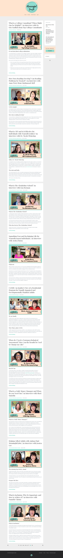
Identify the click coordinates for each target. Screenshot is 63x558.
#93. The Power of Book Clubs (50, 25)
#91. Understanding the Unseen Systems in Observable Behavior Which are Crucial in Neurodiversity (50, 39)
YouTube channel (29, 166)
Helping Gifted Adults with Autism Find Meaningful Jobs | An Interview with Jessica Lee (25, 443)
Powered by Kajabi (53, 552)
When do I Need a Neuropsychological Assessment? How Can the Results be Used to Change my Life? (25, 342)
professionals (14, 85)
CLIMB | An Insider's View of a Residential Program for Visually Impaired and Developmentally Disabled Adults (25, 290)
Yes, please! (50, 50)
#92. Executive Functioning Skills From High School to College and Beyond (50, 31)
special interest (19, 85)
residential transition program (17, 190)
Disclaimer (40, 552)
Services (29, 14)
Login (38, 14)
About (25, 14)
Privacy (47, 552)
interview (10, 29)
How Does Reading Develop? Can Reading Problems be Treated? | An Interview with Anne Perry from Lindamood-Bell (25, 80)
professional (14, 29)
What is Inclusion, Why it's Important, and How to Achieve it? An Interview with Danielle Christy (25, 497)
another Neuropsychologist (29, 372)
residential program (15, 294)
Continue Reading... (12, 72)
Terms (44, 552)
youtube (18, 447)
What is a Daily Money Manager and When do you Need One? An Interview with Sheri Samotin (25, 393)
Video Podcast (33, 14)
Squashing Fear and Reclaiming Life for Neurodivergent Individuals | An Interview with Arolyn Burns (25, 238)
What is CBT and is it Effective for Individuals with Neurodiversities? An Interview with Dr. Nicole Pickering (23, 133)
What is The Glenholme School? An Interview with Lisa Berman (22, 186)
